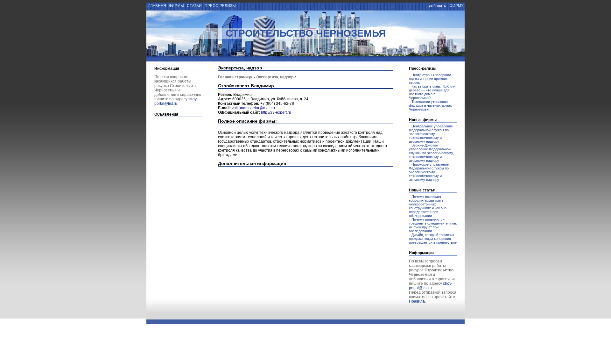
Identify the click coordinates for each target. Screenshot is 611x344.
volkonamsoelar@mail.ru (253, 108)
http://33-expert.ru (276, 112)
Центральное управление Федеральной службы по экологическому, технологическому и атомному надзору (431, 133)
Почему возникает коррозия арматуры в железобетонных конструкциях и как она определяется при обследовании (427, 206)
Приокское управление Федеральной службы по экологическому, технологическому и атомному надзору (429, 172)
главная (156, 6)
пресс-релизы (220, 6)
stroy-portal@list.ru (176, 101)
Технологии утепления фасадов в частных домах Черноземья (430, 105)
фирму (457, 6)
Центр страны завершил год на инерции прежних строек (430, 78)
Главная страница (235, 77)
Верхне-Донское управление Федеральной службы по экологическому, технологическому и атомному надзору (431, 152)
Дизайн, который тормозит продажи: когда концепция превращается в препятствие (433, 238)
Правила (417, 301)
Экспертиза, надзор (274, 77)
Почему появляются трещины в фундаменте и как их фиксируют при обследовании (433, 225)
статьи (194, 6)
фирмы (176, 6)
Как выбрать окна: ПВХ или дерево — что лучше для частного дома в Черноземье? (432, 92)
